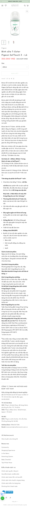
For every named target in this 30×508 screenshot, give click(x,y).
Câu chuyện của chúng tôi (10, 439)
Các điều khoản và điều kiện (10, 474)
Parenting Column (7, 456)
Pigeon (4, 48)
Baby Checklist (6, 459)
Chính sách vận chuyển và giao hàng (13, 480)
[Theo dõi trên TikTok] (10, 497)
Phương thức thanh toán (9, 486)
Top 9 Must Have (7, 462)
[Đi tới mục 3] (13, 42)
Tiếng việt (14, 501)
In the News (5, 453)
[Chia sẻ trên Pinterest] (11, 78)
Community (5, 447)
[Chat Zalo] (2, 494)
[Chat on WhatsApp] (2, 498)
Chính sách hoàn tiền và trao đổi (12, 477)
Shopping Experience (8, 450)
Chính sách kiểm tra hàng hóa (11, 483)
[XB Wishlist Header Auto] (6, 5)
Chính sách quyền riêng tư (10, 471)
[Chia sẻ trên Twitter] (9, 78)
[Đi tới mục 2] (8, 42)
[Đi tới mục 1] (4, 42)
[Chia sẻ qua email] (13, 78)
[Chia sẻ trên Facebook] (7, 78)
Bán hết (15, 73)
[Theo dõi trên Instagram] (6, 497)
